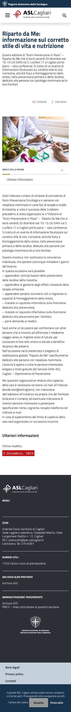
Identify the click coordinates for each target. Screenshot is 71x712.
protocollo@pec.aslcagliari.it (26, 540)
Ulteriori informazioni (20, 179)
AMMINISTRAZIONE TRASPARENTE (22, 597)
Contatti (10, 681)
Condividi (41, 102)
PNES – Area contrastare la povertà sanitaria (30, 607)
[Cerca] (64, 15)
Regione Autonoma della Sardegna (27, 4)
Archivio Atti (10, 583)
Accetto (39, 702)
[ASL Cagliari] (4, 4)
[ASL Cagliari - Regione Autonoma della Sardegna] (22, 488)
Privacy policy (14, 674)
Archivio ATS (10, 603)
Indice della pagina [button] (13, 169)
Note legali (12, 667)
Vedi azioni (60, 102)
